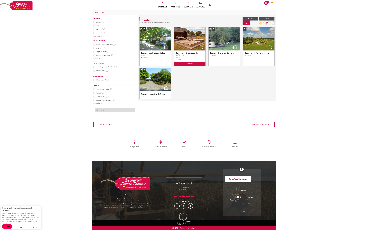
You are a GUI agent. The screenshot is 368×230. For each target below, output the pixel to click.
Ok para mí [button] (34, 227)
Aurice (99, 25)
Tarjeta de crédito (102, 51)
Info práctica (134, 147)
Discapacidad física (103, 80)
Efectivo (100, 48)
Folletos (235, 147)
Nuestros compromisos (209, 147)
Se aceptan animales (103, 89)
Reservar (190, 63)
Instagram (184, 206)
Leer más (4, 223)
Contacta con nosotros (184, 196)
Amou (99, 22)
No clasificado (101, 70)
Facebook (177, 206)
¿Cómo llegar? (242, 211)
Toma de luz (101, 93)
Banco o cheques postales (105, 44)
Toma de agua (101, 96)
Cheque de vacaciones (104, 55)
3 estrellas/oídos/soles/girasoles (107, 67)
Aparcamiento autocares (105, 100)
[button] (162, 5)
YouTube (191, 206)
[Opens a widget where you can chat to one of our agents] (7, 226)
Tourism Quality (184, 219)
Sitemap (95, 223)
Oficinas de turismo (160, 147)
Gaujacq (100, 29)
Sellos (184, 147)
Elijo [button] (21, 227)
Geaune (99, 33)
